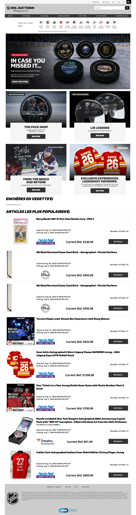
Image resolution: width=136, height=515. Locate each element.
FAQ (113, 2)
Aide (118, 2)
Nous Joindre (85, 487)
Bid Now (118, 241)
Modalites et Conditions (54, 487)
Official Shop (96, 2)
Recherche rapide (63, 16)
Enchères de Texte (122, 16)
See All (20, 25)
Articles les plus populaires (36, 211)
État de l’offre (101, 16)
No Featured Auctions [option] (13, 205)
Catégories (44, 16)
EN (123, 2)
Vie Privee (68, 487)
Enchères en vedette (28, 199)
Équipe (10, 16)
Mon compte (105, 2)
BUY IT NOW (82, 16)
